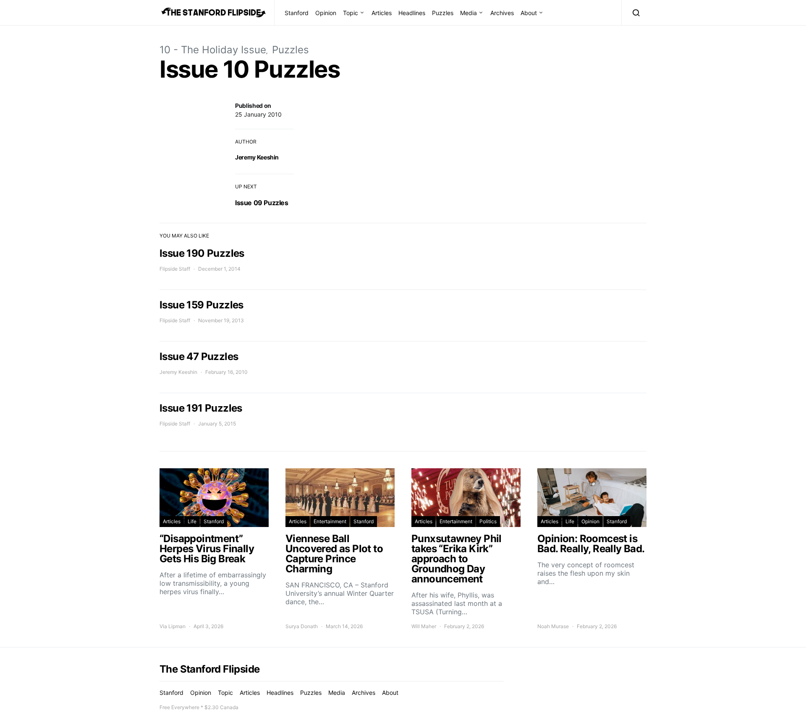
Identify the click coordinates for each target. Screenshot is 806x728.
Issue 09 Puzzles (261, 202)
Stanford (297, 12)
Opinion (325, 12)
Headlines (411, 12)
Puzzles (442, 12)
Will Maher (423, 626)
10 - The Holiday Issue (213, 50)
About (529, 12)
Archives (502, 12)
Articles (382, 12)
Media (468, 12)
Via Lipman (173, 626)
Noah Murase (553, 626)
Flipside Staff (175, 269)
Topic (350, 12)
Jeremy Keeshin (257, 157)
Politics (488, 521)
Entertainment (330, 521)
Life (192, 521)
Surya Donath (301, 626)
